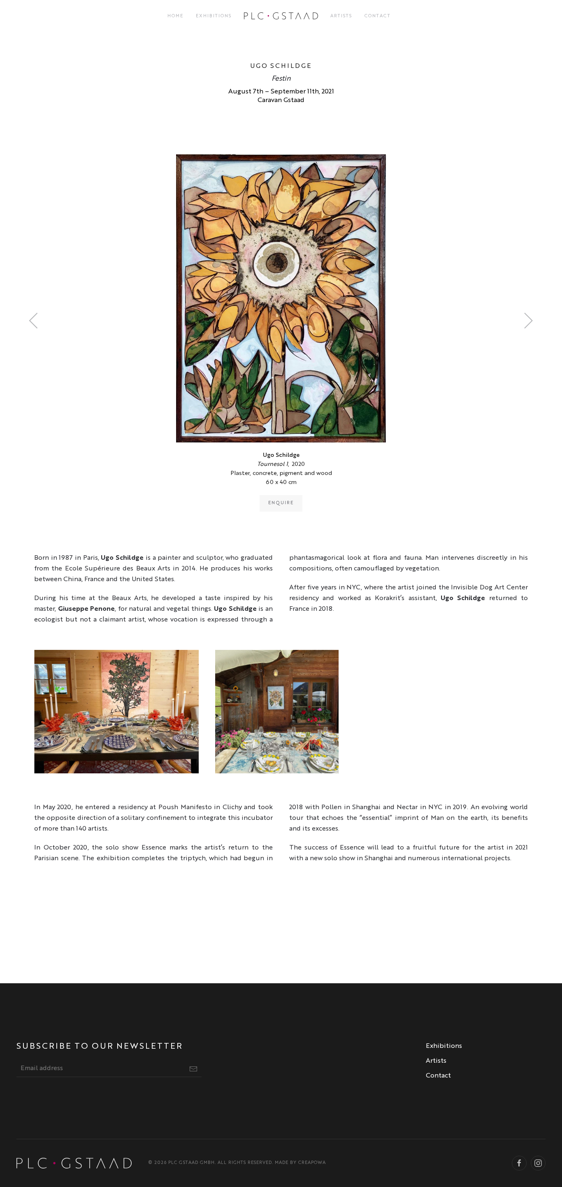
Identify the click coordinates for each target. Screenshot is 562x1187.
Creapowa (312, 1163)
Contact (378, 16)
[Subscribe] (193, 1069)
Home (175, 16)
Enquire (281, 503)
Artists (341, 16)
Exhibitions (214, 16)
